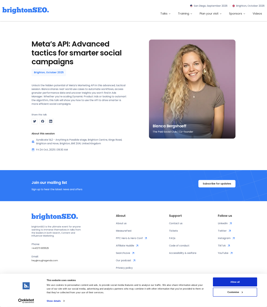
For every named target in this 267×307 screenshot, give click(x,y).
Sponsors (235, 13)
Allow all (235, 282)
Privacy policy (124, 268)
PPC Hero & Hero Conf (129, 238)
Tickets (173, 231)
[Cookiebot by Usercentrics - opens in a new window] (26, 301)
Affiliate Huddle (125, 245)
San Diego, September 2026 (210, 6)
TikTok (222, 245)
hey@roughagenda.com (45, 260)
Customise (233, 292)
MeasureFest (124, 231)
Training (183, 13)
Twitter (222, 231)
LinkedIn (223, 223)
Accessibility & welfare (182, 253)
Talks (163, 13)
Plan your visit (209, 13)
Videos (257, 13)
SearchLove (123, 253)
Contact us (175, 223)
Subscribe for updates (217, 183)
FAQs (172, 238)
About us (121, 223)
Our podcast (123, 260)
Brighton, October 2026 (250, 6)
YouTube (223, 253)
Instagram (224, 238)
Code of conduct (179, 245)
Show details (54, 301)
